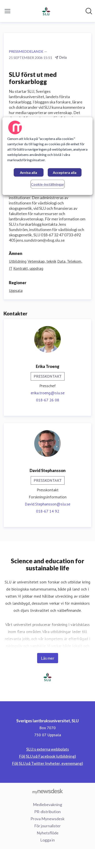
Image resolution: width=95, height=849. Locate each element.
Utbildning (18, 261)
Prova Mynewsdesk (47, 818)
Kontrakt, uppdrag (28, 268)
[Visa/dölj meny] (7, 11)
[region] (47, 156)
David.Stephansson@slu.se (47, 504)
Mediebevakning (47, 804)
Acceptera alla (64, 172)
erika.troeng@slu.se (48, 392)
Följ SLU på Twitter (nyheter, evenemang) (47, 763)
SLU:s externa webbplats (47, 749)
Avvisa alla (28, 172)
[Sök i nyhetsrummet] (88, 11)
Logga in (47, 839)
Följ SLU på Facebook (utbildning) (47, 756)
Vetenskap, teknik (42, 261)
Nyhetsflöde (48, 832)
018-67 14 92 (47, 511)
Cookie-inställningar (47, 184)
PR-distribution (47, 811)
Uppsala (16, 290)
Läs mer (47, 658)
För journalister (47, 825)
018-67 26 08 (47, 399)
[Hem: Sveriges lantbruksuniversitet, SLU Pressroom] (46, 11)
